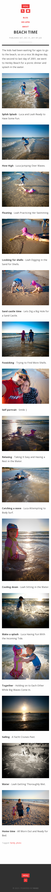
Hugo (35, 888)
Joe (40, 38)
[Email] (28, 11)
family (12, 843)
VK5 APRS (25, 22)
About (25, 26)
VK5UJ (25, 6)
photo (18, 843)
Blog (25, 17)
